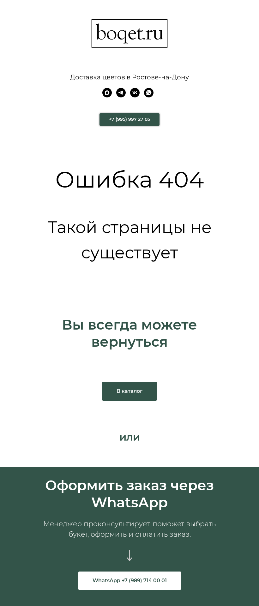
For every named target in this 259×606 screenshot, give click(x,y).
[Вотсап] (149, 95)
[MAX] (107, 95)
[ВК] (135, 95)
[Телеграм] (121, 95)
